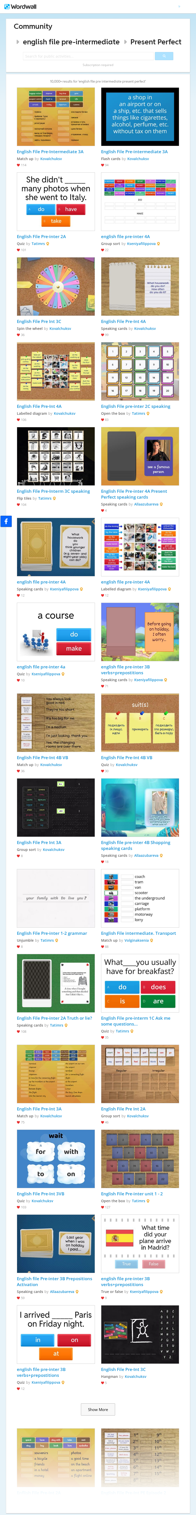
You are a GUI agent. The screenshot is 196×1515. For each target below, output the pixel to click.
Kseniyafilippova (141, 243)
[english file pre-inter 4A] (140, 201)
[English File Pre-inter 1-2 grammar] (56, 898)
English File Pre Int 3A (39, 842)
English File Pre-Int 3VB (40, 1194)
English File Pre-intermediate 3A (134, 151)
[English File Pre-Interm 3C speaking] (56, 456)
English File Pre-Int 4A (123, 321)
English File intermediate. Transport (138, 933)
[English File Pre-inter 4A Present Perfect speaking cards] (140, 456)
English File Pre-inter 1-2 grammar (52, 933)
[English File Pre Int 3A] (56, 807)
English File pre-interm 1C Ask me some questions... (136, 1021)
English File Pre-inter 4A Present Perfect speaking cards (134, 494)
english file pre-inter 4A (125, 236)
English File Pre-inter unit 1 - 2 (132, 1194)
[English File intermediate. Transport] (140, 898)
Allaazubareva (146, 504)
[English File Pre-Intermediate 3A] (56, 116)
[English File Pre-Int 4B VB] (56, 722)
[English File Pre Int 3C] (56, 286)
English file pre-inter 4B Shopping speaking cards (136, 845)
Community (33, 26)
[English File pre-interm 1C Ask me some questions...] (140, 983)
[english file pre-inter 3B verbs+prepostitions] (140, 632)
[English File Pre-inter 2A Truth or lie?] (56, 983)
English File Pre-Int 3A (39, 1109)
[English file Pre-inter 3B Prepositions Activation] (56, 1243)
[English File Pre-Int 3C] (140, 1334)
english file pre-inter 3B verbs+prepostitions (126, 670)
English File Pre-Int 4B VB (42, 757)
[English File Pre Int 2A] (140, 1074)
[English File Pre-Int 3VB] (56, 1159)
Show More (98, 1409)
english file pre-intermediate (71, 41)
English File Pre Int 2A (123, 1109)
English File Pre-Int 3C (123, 1369)
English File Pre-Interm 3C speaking (54, 491)
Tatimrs (38, 243)
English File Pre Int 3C (39, 321)
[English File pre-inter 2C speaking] (140, 371)
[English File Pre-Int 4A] (140, 286)
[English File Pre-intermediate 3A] (140, 116)
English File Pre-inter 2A (41, 236)
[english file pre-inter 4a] (56, 632)
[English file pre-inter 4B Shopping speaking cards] (140, 807)
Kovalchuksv (51, 158)
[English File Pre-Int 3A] (56, 1074)
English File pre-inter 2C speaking (136, 406)
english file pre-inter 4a (41, 667)
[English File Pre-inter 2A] (56, 201)
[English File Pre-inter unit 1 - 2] (140, 1159)
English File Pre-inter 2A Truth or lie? (54, 1018)
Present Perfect (155, 41)
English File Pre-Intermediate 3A (50, 151)
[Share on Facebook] (6, 521)
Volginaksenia (137, 940)
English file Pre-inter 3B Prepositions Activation (55, 1281)
